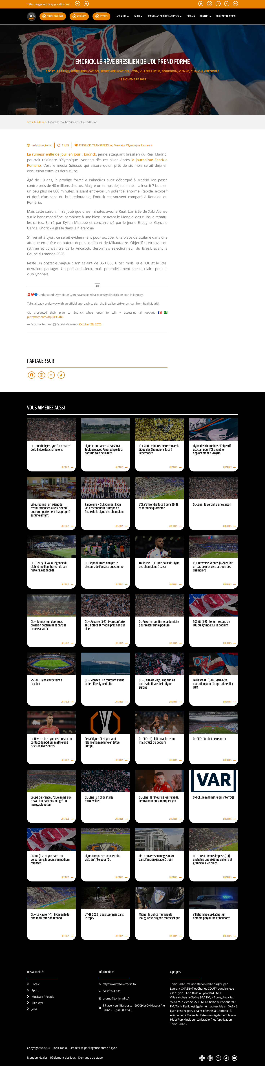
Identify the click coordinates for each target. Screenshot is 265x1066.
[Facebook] (31, 375)
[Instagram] (41, 375)
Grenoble (211, 71)
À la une (62, 71)
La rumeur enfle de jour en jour (53, 154)
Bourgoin (169, 71)
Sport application (85, 71)
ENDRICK (85, 145)
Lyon (134, 71)
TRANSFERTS (100, 145)
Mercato (119, 145)
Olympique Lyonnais (139, 145)
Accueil (31, 122)
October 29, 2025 (90, 324)
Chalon (197, 71)
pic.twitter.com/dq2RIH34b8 (45, 317)
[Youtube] (234, 1058)
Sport (50, 71)
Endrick (90, 154)
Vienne (184, 71)
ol (111, 145)
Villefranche (150, 71)
